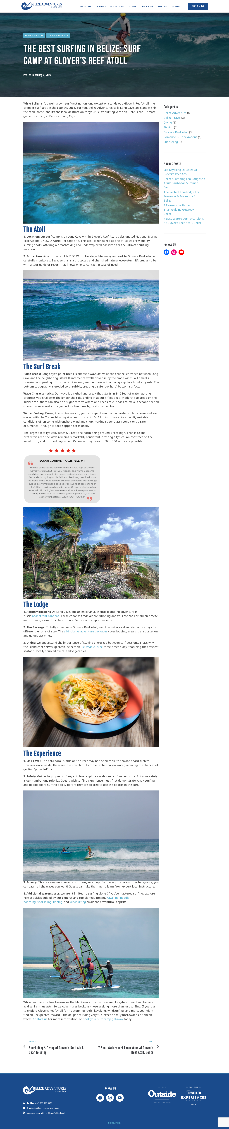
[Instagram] (174, 252)
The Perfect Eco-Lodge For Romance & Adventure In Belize (181, 197)
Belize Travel (172, 118)
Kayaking (113, 898)
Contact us (40, 1020)
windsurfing (78, 902)
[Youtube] (120, 1098)
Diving (168, 123)
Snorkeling (171, 142)
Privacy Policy (114, 1123)
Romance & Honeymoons (180, 138)
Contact (177, 7)
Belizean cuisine (92, 647)
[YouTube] (181, 252)
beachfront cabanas (45, 616)
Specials (162, 7)
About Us (85, 7)
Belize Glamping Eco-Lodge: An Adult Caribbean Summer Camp (184, 184)
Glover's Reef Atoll (58, 36)
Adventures (117, 7)
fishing (57, 902)
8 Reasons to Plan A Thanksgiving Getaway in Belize (180, 210)
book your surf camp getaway (103, 1020)
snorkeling (44, 902)
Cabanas (101, 7)
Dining (133, 7)
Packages (147, 7)
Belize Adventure (34, 36)
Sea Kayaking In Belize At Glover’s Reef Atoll (180, 173)
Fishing (168, 128)
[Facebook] (166, 252)
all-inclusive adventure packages (85, 632)
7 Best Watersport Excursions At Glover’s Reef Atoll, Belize (184, 221)
